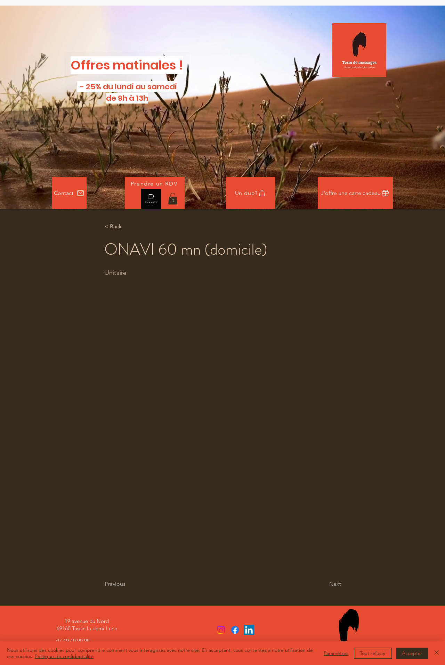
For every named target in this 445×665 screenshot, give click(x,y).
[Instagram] (221, 630)
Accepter (412, 653)
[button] (173, 198)
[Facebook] (235, 630)
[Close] (436, 653)
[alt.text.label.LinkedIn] (249, 630)
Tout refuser (373, 653)
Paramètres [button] (336, 653)
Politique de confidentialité (64, 656)
